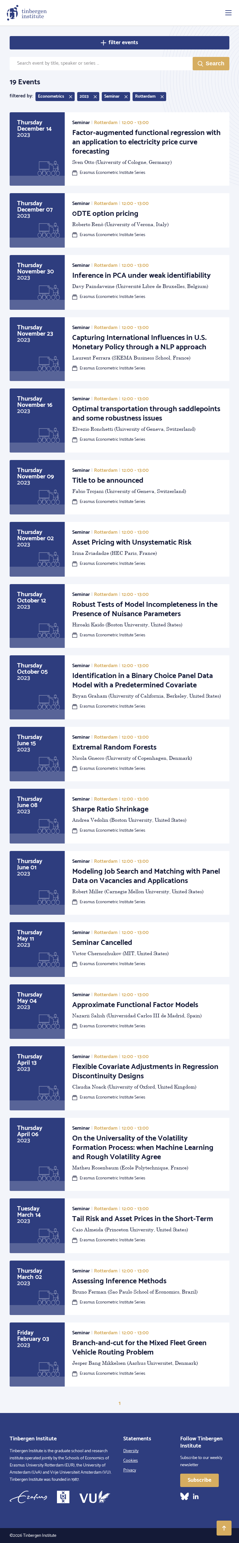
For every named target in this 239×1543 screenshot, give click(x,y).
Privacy (129, 1470)
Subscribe (199, 1480)
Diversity (130, 1451)
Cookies (130, 1460)
